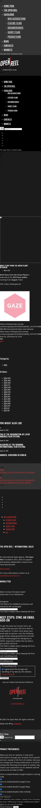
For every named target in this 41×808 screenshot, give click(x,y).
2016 (5, 401)
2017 (5, 399)
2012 (5, 410)
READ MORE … (5, 569)
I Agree (16, 807)
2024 (5, 383)
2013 (5, 408)
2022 (5, 387)
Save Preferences (6, 797)
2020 (5, 392)
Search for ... (9, 737)
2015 (5, 403)
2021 (5, 390)
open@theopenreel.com (10, 575)
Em (0, 341)
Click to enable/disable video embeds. (15, 792)
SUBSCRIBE (4, 678)
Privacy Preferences (6, 807)
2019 (5, 394)
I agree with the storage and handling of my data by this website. (17, 671)
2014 (5, 406)
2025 (5, 380)
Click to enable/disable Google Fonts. (15, 782)
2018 (5, 396)
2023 (5, 385)
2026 (5, 378)
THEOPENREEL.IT (18, 703)
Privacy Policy (7, 674)
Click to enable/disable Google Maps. (15, 787)
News (5, 365)
